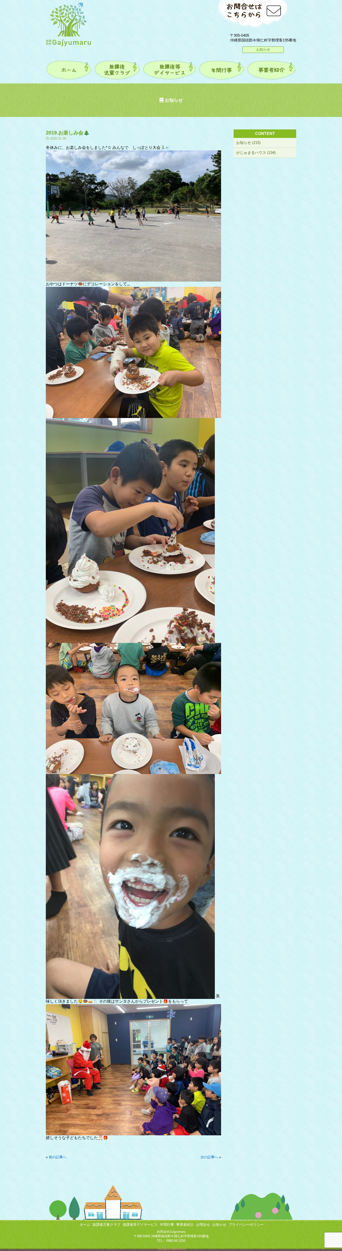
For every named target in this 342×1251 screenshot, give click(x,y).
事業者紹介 (185, 1225)
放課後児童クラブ (106, 1225)
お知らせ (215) (248, 142)
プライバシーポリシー (246, 1225)
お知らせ (263, 49)
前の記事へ (57, 1157)
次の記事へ (209, 1157)
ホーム (85, 1225)
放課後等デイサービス (140, 1225)
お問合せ (203, 1225)
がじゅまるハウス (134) (256, 152)
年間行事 (167, 1225)
